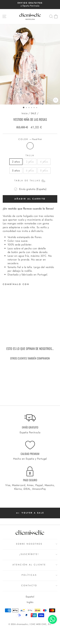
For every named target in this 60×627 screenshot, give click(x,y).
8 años (44, 170)
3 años (30, 162)
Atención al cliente (29, 564)
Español (30, 596)
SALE (33, 113)
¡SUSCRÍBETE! (29, 554)
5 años (16, 170)
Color (30, 139)
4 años (44, 162)
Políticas (29, 575)
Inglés (30, 602)
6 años (30, 170)
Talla (30, 155)
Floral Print (30, 146)
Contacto (29, 585)
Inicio (25, 113)
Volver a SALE (32, 512)
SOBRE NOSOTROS (29, 543)
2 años (16, 162)
